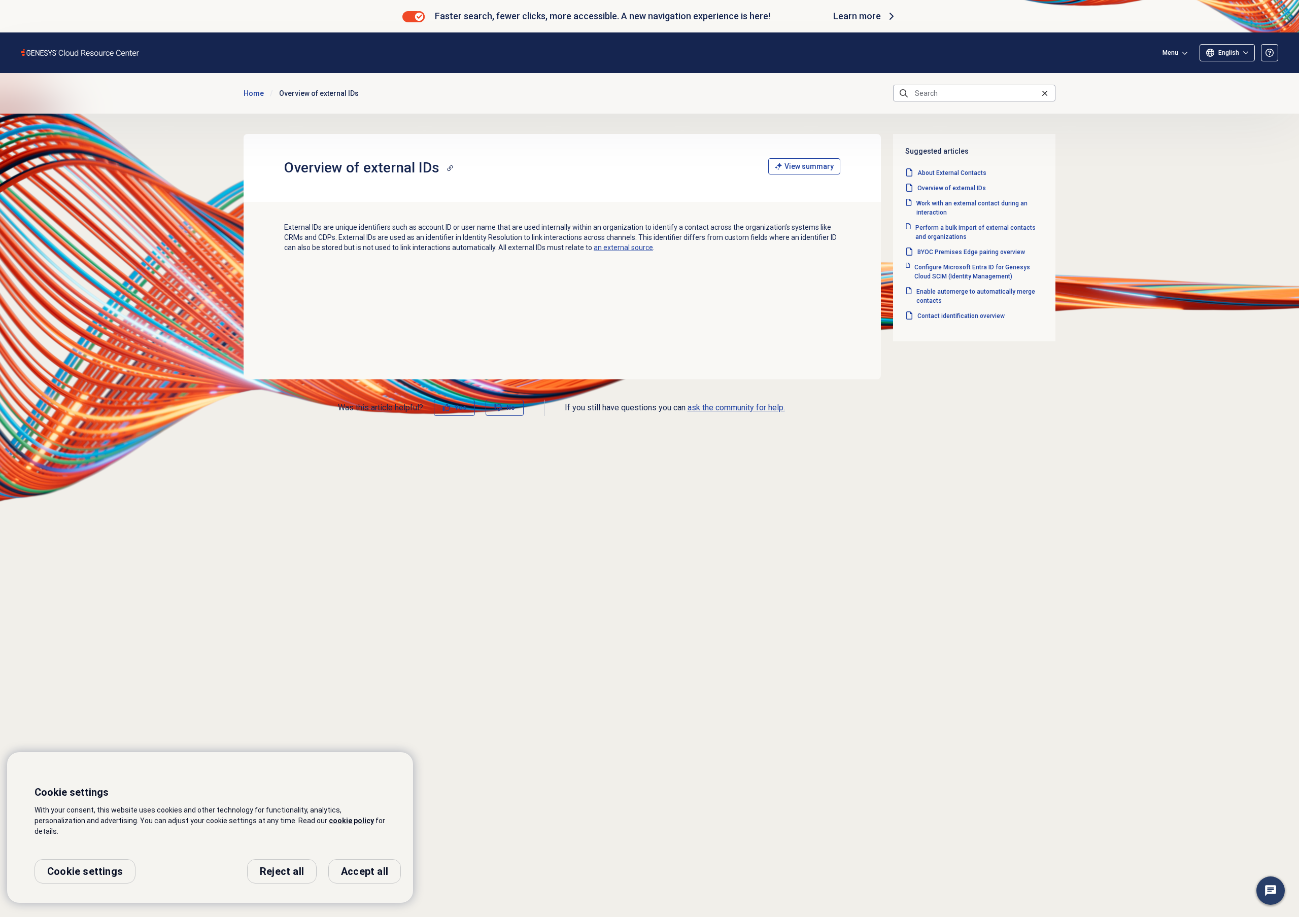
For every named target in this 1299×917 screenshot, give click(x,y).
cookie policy (351, 821)
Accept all (364, 871)
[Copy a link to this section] (450, 168)
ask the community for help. (736, 407)
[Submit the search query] (904, 93)
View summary (809, 166)
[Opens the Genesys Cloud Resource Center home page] (80, 52)
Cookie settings (85, 871)
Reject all (282, 871)
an (623, 247)
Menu (1170, 52)
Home (254, 93)
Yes (460, 407)
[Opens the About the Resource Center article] (1269, 52)
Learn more (857, 16)
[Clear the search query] (1045, 93)
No (510, 407)
